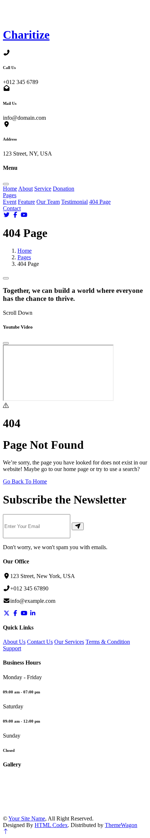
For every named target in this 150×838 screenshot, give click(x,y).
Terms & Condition (108, 642)
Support (12, 648)
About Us (14, 642)
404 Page (100, 202)
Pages (9, 195)
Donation (63, 188)
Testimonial (74, 202)
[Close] (6, 343)
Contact (12, 208)
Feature (26, 202)
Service (42, 188)
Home (10, 188)
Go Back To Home (25, 481)
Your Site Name (26, 818)
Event (9, 202)
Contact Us (40, 642)
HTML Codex (51, 825)
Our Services (69, 642)
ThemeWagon (121, 825)
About (25, 188)
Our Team (48, 202)
